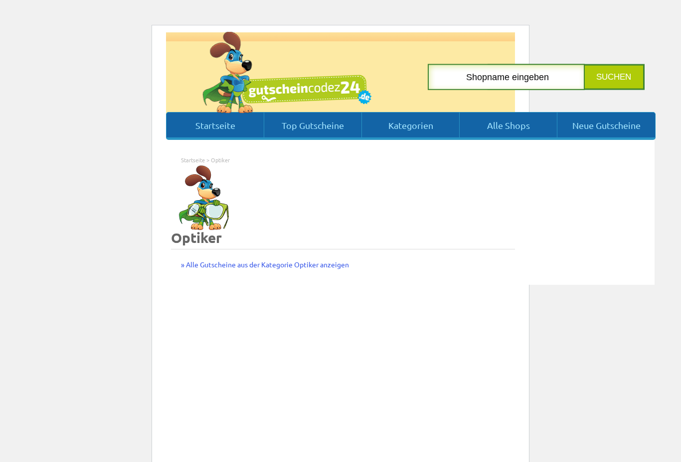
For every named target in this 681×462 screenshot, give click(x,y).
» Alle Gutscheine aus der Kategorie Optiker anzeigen (265, 264)
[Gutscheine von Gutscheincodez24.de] (287, 110)
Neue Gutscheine (606, 125)
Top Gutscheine (313, 125)
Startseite (215, 125)
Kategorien (410, 125)
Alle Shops (508, 125)
